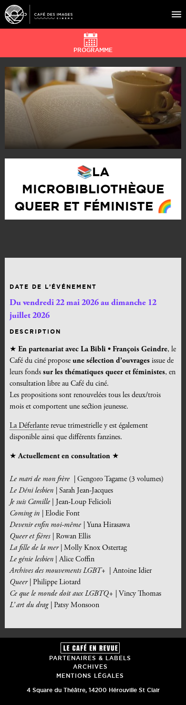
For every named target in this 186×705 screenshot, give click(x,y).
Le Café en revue (90, 647)
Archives (90, 666)
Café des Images (38, 14)
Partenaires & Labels (90, 658)
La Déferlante (29, 426)
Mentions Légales (90, 676)
